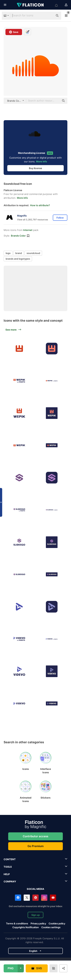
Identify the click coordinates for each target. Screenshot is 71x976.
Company (10, 881)
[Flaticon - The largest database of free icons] (30, 5)
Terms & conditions (17, 923)
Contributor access (35, 836)
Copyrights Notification (25, 927)
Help (7, 874)
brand (18, 253)
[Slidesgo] (19, 477)
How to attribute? (40, 205)
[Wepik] (19, 348)
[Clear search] (49, 16)
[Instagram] (44, 898)
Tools (8, 866)
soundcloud (33, 253)
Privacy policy (38, 923)
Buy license (35, 168)
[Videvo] (19, 606)
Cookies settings (50, 927)
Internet (27, 230)
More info (41, 161)
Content (10, 859)
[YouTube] (53, 898)
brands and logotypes (18, 258)
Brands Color (18, 235)
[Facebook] (18, 898)
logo (8, 253)
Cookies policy (57, 923)
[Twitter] (27, 898)
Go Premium (35, 846)
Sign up (35, 914)
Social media (35, 888)
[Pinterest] (35, 898)
